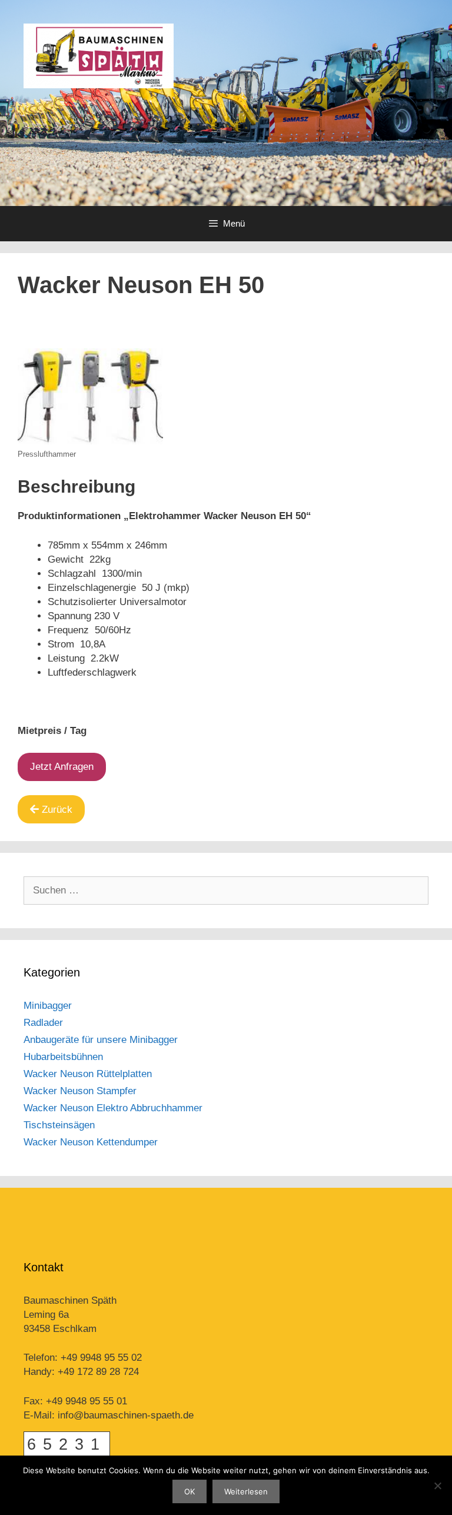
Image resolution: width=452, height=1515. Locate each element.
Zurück (57, 809)
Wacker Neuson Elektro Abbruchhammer (113, 1108)
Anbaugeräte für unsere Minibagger (101, 1039)
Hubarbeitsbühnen (63, 1056)
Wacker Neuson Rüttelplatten (88, 1073)
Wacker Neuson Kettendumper (91, 1142)
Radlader (43, 1022)
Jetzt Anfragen (62, 766)
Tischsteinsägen (59, 1125)
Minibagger (48, 1005)
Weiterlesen (246, 1491)
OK (189, 1491)
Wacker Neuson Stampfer (80, 1091)
